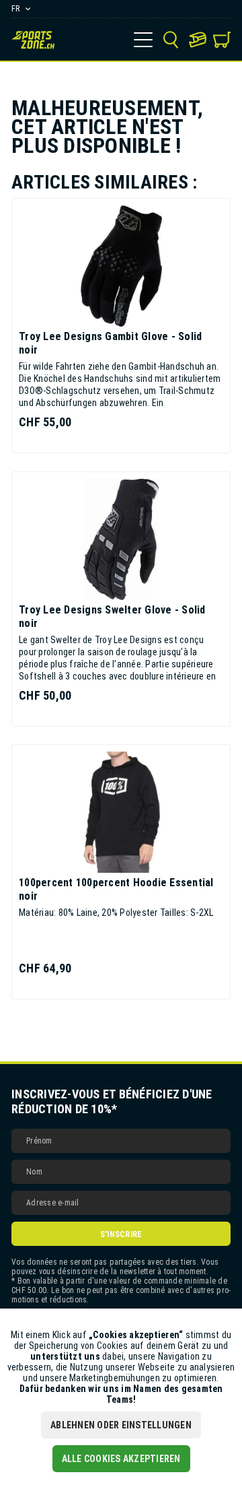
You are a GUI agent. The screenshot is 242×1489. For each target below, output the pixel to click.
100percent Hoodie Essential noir (116, 889)
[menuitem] (143, 39)
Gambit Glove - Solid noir (110, 343)
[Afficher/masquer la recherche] (170, 39)
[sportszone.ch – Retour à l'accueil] (32, 40)
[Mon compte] (197, 39)
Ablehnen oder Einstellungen (121, 1425)
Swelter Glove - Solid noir (112, 616)
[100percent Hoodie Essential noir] (121, 812)
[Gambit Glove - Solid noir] (121, 266)
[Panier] (222, 39)
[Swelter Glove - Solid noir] (121, 539)
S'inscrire (121, 1234)
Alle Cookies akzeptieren (121, 1458)
